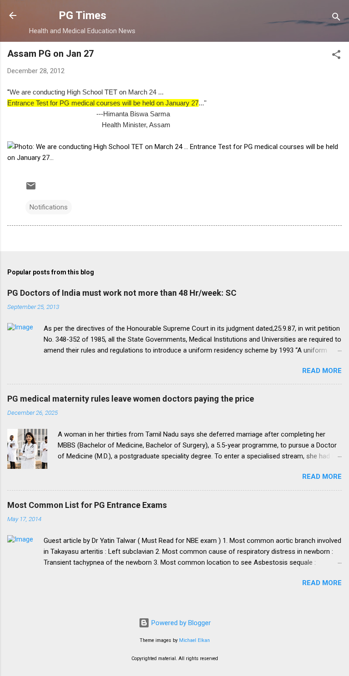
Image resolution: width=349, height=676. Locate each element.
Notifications (49, 207)
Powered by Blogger (180, 623)
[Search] (336, 18)
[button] (336, 56)
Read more (322, 371)
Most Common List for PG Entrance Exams (87, 505)
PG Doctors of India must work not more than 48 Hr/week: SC (121, 293)
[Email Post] (30, 189)
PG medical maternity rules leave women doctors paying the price (130, 398)
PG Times (82, 15)
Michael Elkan (194, 640)
